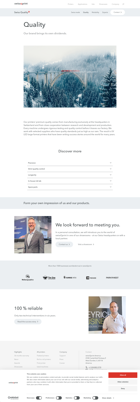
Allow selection (122, 382)
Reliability (95, 12)
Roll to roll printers (44, 359)
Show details (106, 398)
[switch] (59, 398)
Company (115, 4)
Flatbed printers (43, 356)
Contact (89, 352)
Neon (16, 359)
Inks (93, 4)
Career (62, 363)
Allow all (123, 375)
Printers (70, 4)
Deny (123, 388)
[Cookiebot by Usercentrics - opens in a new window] (13, 398)
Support (63, 356)
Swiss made (75, 12)
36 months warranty (21, 356)
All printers (41, 352)
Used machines (42, 367)
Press (61, 359)
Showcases (103, 4)
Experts (105, 12)
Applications (82, 4)
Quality (86, 12)
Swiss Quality (21, 12)
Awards (17, 363)
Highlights (18, 352)
